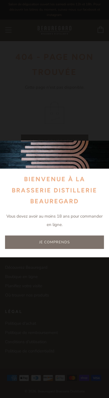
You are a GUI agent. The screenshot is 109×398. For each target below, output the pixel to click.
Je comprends (54, 242)
